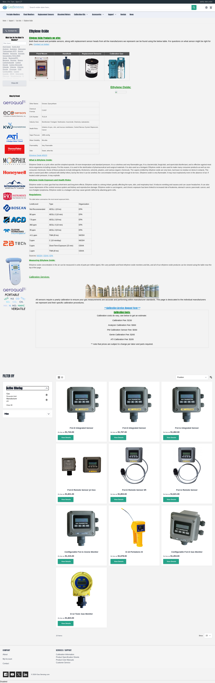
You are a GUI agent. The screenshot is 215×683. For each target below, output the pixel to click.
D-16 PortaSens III (134, 552)
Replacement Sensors (46, 14)
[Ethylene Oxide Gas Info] (120, 95)
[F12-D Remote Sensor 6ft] (134, 465)
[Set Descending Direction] (211, 377)
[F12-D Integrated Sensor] (81, 403)
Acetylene (13, 49)
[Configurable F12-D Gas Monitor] (187, 527)
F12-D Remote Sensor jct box (81, 490)
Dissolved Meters (64, 14)
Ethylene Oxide (28, 21)
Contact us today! (41, 44)
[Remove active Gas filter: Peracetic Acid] (47, 395)
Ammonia (13, 53)
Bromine (13, 60)
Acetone (6, 49)
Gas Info (18, 21)
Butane (20, 60)
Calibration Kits (79, 14)
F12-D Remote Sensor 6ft (134, 490)
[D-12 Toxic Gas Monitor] (81, 589)
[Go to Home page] (13, 7)
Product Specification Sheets (67, 657)
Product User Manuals (65, 660)
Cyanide (6, 74)
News (132, 14)
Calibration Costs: (122, 312)
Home (4, 21)
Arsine (5, 58)
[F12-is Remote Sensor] (187, 465)
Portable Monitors (13, 14)
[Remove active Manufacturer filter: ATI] (47, 400)
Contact (6, 663)
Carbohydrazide (8, 62)
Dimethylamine (16, 76)
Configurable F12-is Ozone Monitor (81, 552)
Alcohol (20, 51)
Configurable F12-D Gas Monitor (186, 552)
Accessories (96, 14)
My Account (7, 659)
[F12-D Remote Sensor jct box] (81, 465)
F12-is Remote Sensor (187, 490)
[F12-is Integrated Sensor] (187, 403)
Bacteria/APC (13, 58)
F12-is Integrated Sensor (187, 428)
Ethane (9, 78)
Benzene (6, 60)
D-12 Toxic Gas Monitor (81, 614)
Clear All (9, 405)
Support (111, 14)
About (5, 654)
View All (14, 83)
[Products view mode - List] (62, 377)
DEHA (12, 74)
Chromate (12, 69)
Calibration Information (65, 654)
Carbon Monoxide (15, 65)
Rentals (123, 14)
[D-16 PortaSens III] (134, 527)
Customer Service (63, 663)
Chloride (6, 67)
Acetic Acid (16, 47)
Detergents (19, 74)
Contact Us (12, 31)
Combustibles (7, 71)
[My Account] (206, 7)
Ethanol (16, 78)
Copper (16, 71)
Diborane (6, 76)
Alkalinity (6, 53)
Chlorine (13, 67)
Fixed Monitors (28, 14)
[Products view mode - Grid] (59, 377)
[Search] (194, 7)
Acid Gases (7, 47)
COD (19, 69)
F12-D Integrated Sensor (81, 428)
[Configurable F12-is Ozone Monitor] (81, 527)
